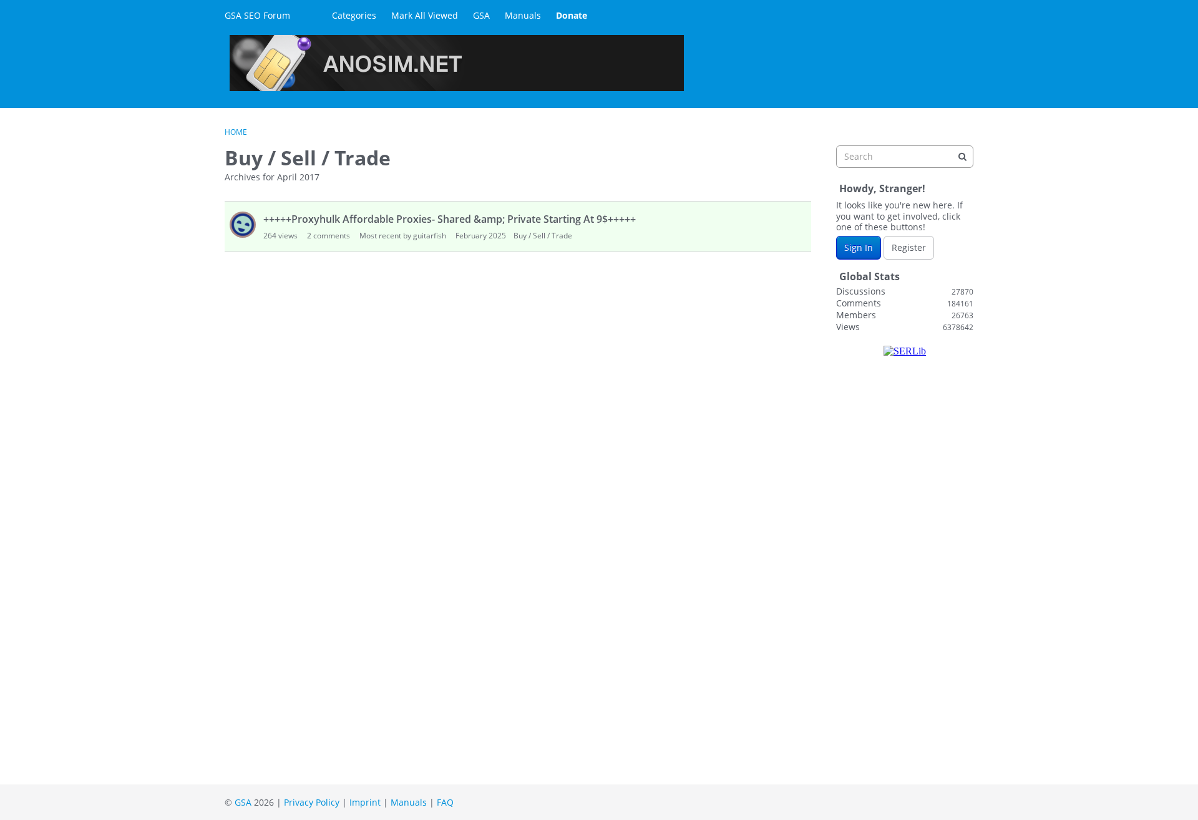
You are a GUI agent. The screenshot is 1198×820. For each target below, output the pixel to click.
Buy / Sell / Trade (543, 235)
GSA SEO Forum (257, 15)
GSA (481, 15)
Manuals (523, 15)
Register (909, 247)
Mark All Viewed (424, 15)
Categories (354, 15)
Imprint (365, 802)
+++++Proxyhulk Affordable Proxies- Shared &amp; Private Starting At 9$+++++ (449, 219)
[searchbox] (904, 156)
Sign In (858, 247)
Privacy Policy (311, 802)
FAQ (445, 802)
